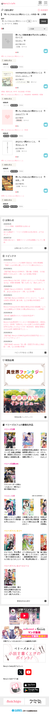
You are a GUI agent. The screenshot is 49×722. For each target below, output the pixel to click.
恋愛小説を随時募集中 (37, 495)
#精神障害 (35, 94)
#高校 (3, 91)
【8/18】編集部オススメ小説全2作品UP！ (19, 316)
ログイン (40, 5)
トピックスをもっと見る (24, 352)
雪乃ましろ (20, 145)
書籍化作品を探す (23, 601)
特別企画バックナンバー (24, 417)
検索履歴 (44, 10)
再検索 (43, 21)
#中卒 (15, 91)
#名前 (26, 130)
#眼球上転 (9, 91)
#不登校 (28, 91)
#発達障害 (27, 94)
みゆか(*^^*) (20, 114)
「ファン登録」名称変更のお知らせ (17, 226)
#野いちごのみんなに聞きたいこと (12, 56)
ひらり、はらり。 (22, 76)
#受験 (41, 94)
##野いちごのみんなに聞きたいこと (12, 196)
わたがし (19, 41)
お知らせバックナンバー (24, 248)
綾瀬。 (18, 180)
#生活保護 (21, 91)
